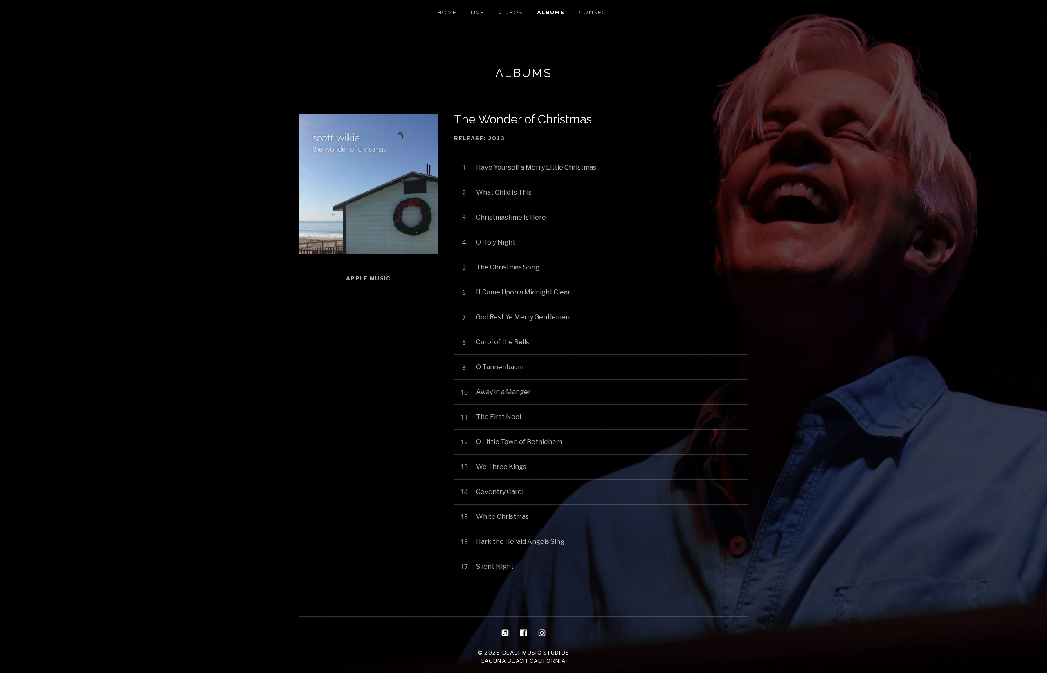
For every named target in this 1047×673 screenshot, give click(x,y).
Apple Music (368, 278)
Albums (550, 12)
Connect (594, 12)
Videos (510, 12)
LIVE (477, 12)
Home (446, 12)
